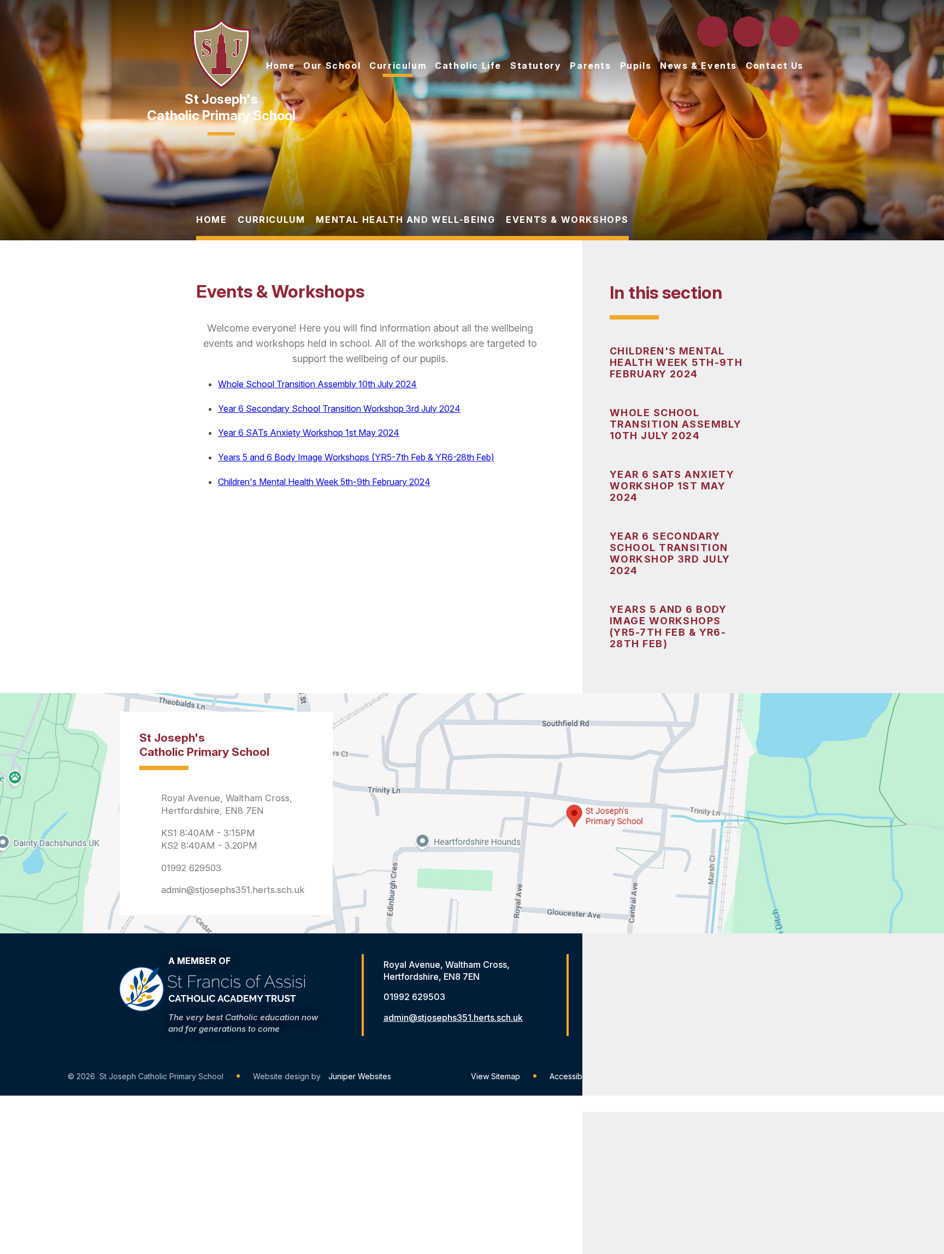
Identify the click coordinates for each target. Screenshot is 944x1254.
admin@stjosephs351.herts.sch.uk (233, 889)
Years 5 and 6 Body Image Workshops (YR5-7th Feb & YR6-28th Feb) (668, 626)
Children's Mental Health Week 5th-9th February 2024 (676, 362)
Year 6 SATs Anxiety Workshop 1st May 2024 (672, 486)
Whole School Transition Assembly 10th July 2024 (675, 424)
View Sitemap (495, 1076)
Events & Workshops (567, 219)
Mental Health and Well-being (405, 219)
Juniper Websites (359, 1076)
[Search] (713, 31)
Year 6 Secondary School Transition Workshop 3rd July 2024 (670, 553)
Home (211, 219)
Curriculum (271, 219)
